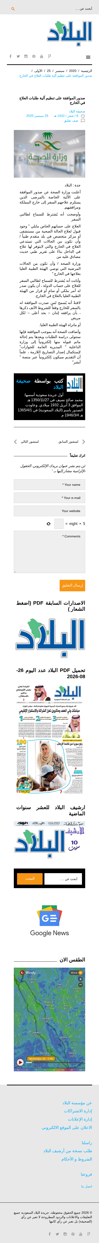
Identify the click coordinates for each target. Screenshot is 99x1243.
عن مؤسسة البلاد (77, 1103)
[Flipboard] (49, 56)
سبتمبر (59, 71)
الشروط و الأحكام (76, 1159)
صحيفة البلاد (77, 111)
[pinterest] (33, 56)
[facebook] (10, 56)
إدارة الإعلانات (80, 1119)
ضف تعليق (71, 120)
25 (49, 71)
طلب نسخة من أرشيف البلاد (67, 1151)
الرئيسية (86, 71)
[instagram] (26, 56)
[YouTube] (41, 56)
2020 (72, 71)
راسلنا (87, 1142)
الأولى (38, 71)
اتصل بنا (86, 1186)
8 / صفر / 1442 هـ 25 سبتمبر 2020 (52, 116)
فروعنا (86, 1174)
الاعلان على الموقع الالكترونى (67, 1127)
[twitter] (18, 56)
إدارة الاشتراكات (78, 1111)
